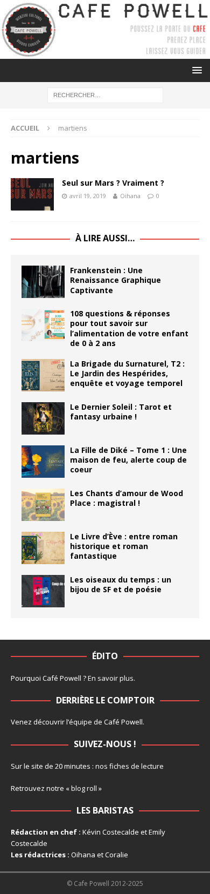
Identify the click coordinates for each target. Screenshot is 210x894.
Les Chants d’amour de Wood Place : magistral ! (126, 498)
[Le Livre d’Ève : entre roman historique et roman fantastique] (43, 548)
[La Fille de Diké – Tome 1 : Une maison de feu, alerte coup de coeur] (43, 461)
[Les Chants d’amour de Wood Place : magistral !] (43, 505)
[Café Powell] (105, 53)
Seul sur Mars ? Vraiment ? (113, 183)
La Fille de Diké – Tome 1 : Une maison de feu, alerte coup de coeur (128, 460)
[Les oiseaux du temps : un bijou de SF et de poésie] (43, 591)
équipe (80, 722)
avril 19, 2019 (87, 196)
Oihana (130, 196)
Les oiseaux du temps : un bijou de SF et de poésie (120, 584)
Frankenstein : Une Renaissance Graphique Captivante (115, 280)
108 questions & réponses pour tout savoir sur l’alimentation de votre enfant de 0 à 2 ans (129, 328)
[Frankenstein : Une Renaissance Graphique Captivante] (43, 282)
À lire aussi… (105, 238)
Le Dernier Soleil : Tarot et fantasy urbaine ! (121, 412)
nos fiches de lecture (129, 766)
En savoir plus (111, 678)
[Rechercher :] (105, 94)
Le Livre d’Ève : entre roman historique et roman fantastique (124, 546)
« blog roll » (84, 788)
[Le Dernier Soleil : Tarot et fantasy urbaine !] (43, 418)
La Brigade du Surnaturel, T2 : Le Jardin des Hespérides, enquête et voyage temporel (127, 373)
